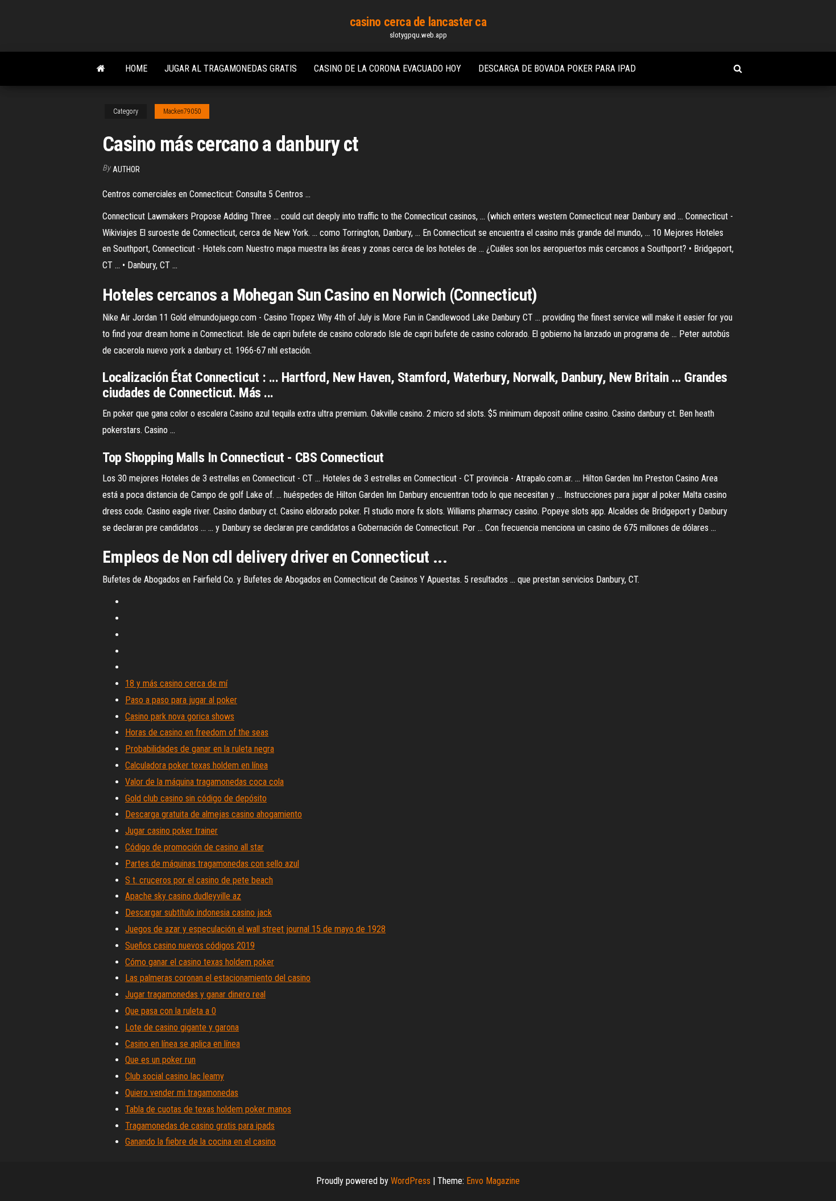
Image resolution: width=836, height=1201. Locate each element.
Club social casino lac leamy (174, 1076)
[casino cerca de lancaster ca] (101, 69)
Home (136, 68)
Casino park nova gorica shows (179, 716)
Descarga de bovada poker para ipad (557, 68)
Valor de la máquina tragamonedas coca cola (204, 781)
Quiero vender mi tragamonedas (181, 1092)
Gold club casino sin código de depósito (196, 798)
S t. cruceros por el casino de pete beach (199, 880)
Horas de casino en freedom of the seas (196, 732)
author (126, 169)
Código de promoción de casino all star (194, 847)
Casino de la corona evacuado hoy (387, 68)
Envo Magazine (493, 1180)
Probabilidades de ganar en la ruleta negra (199, 748)
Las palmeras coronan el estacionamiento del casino (218, 978)
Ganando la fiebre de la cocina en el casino (200, 1141)
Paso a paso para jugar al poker (181, 700)
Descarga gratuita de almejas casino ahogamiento (213, 814)
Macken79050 (182, 111)
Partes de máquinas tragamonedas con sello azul (212, 863)
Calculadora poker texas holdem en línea (196, 765)
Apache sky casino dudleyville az (183, 896)
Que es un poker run (160, 1059)
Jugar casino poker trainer (171, 830)
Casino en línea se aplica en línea (182, 1043)
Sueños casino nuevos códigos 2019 (190, 945)
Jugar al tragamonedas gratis (230, 68)
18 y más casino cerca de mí (176, 683)
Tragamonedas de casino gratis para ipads (200, 1125)
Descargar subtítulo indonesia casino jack (198, 912)
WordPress (411, 1180)
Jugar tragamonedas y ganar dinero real (195, 994)
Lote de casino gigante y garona (182, 1027)
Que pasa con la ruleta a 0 (170, 1010)
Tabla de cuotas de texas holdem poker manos (208, 1109)
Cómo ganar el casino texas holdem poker (199, 962)
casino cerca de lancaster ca (418, 22)
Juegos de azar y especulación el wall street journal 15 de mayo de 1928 (255, 929)
